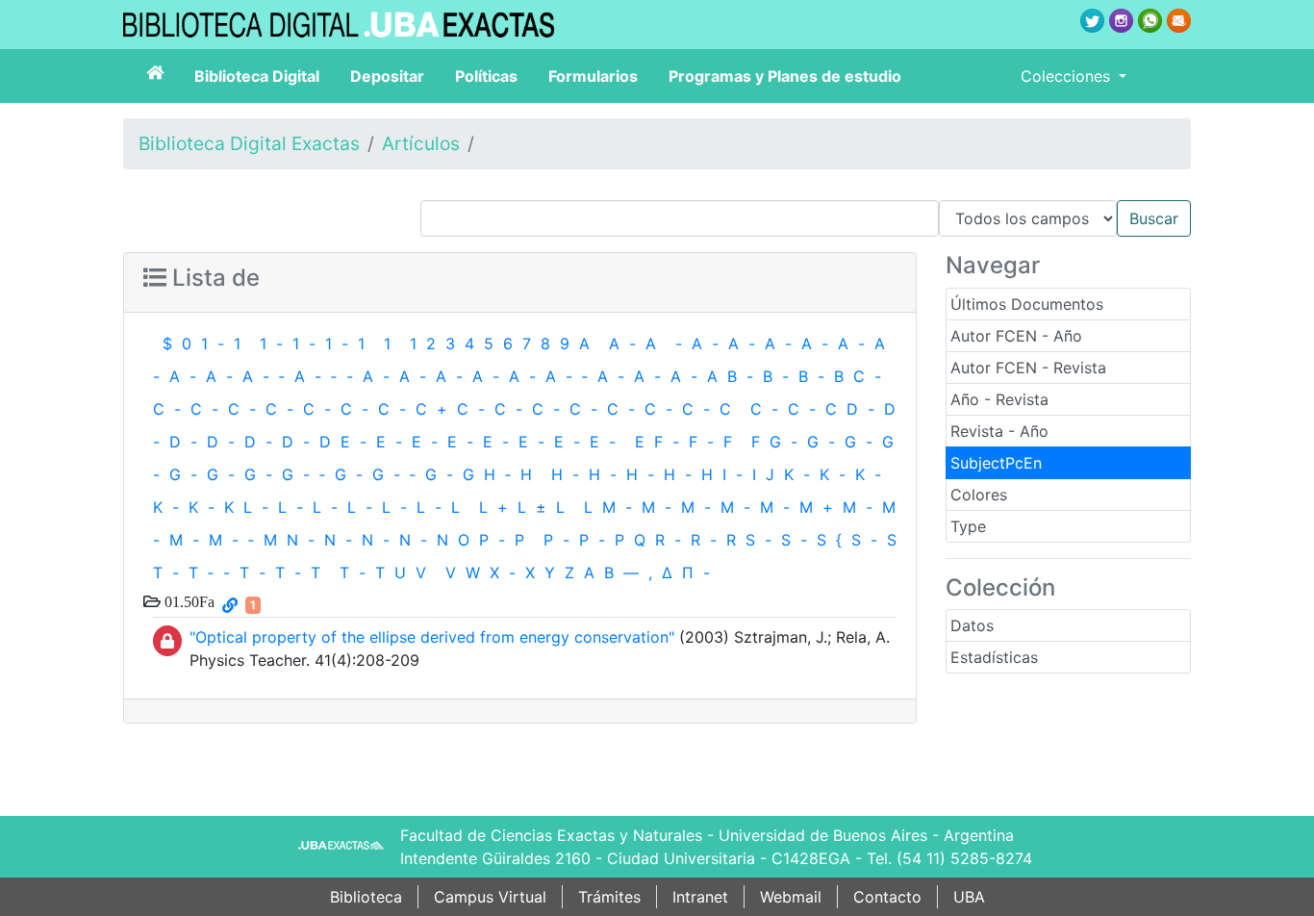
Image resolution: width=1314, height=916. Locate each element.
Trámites (609, 896)
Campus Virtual (490, 896)
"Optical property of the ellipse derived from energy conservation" (432, 637)
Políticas (486, 76)
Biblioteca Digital (256, 76)
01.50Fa (188, 601)
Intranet (700, 896)
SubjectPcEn (996, 462)
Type (968, 526)
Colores (978, 494)
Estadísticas (994, 657)
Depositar (387, 76)
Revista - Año (999, 431)
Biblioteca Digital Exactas (249, 143)
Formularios (593, 76)
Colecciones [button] (1068, 76)
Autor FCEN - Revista (1028, 367)
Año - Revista (999, 399)
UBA (969, 896)
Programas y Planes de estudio (785, 76)
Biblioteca (366, 896)
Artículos (421, 143)
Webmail (790, 896)
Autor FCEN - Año (1016, 335)
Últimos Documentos (1026, 304)
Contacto (887, 896)
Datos (972, 625)
